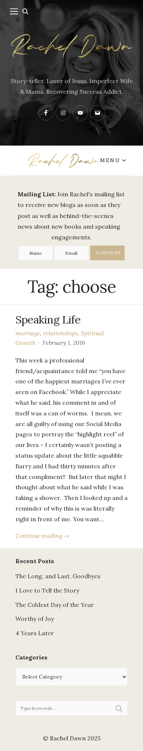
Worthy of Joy (34, 618)
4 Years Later (34, 633)
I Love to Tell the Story (47, 590)
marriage (27, 333)
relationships (60, 333)
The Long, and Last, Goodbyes (57, 576)
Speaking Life (47, 319)
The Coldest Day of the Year (54, 604)
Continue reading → (42, 535)
